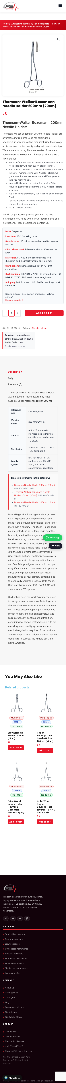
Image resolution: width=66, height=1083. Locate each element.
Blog (7, 1002)
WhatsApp (55, 537)
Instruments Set (12, 973)
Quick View (16, 727)
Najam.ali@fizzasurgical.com (18, 1051)
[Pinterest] (27, 918)
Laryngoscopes (12, 944)
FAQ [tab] (10, 378)
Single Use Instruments (16, 968)
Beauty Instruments (14, 963)
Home (6, 23)
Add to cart (44, 313)
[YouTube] (20, 918)
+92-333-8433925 (14, 1046)
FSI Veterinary (11, 1012)
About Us (9, 987)
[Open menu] (60, 5)
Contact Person (12, 1036)
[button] (58, 39)
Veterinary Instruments (16, 958)
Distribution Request (15, 1041)
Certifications (11, 992)
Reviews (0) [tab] (15, 384)
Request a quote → (14, 300)
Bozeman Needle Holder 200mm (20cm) (34, 485)
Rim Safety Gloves (13, 1017)
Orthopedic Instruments (16, 949)
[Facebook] (6, 918)
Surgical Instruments (21, 23)
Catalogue (10, 997)
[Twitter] (13, 918)
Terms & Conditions (14, 1007)
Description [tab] (15, 371)
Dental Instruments (14, 939)
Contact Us (10, 1031)
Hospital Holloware (14, 953)
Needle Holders (41, 23)
